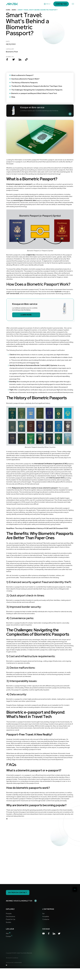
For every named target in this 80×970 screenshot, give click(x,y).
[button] (47, 4)
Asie (8, 933)
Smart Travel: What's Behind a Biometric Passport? (38, 10)
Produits (8, 913)
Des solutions (10, 916)
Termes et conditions (12, 958)
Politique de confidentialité (14, 962)
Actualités (45, 916)
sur (43, 913)
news (14, 10)
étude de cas (10, 919)
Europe (9, 936)
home (8, 10)
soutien (8, 922)
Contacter (45, 919)
